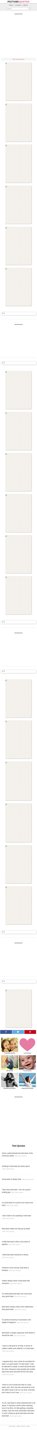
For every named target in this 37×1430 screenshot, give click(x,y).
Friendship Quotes (9, 1053)
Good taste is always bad (18, 1179)
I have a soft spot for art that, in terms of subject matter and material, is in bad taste (18, 1348)
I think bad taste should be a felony (15, 1256)
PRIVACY (23, 1426)
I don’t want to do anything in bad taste (16, 1217)
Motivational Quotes (9, 1088)
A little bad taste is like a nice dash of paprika (16, 1243)
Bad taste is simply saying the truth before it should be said (18, 1334)
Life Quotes (9, 1070)
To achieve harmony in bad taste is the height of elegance (16, 1321)
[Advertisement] (18, 35)
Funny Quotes (27, 1070)
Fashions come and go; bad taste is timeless (15, 1269)
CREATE (25, 5)
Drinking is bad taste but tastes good (16, 1167)
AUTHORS (18, 5)
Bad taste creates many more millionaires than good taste (17, 1308)
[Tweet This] (18, 1032)
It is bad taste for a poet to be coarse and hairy (17, 1204)
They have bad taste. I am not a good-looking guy (16, 1191)
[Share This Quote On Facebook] (6, 1032)
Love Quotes (27, 1053)
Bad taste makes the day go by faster (16, 1230)
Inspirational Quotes (27, 1088)
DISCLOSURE (12, 1426)
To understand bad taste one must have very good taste (17, 1295)
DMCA (28, 1426)
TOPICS (11, 5)
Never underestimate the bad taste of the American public (17, 1154)
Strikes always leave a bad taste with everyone (16, 1282)
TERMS (18, 1426)
